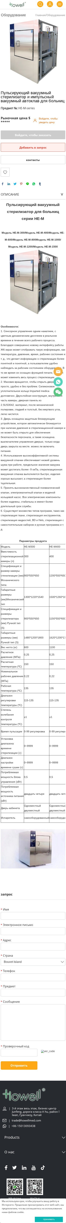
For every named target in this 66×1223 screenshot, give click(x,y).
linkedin (9, 184)
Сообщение (10, 1002)
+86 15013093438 (23, 1126)
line (27, 184)
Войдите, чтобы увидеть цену (48, 120)
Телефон (8, 971)
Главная (40, 15)
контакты (33, 160)
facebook (2, 184)
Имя (5, 909)
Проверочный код (15, 1046)
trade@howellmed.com (26, 1120)
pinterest (21, 184)
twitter (15, 184)
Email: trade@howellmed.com (58, 371)
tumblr (40, 184)
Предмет (8, 986)
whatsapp (34, 184)
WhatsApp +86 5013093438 (58, 381)
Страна (7, 956)
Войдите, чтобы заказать (33, 135)
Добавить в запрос (33, 147)
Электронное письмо (17, 925)
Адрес (6, 940)
